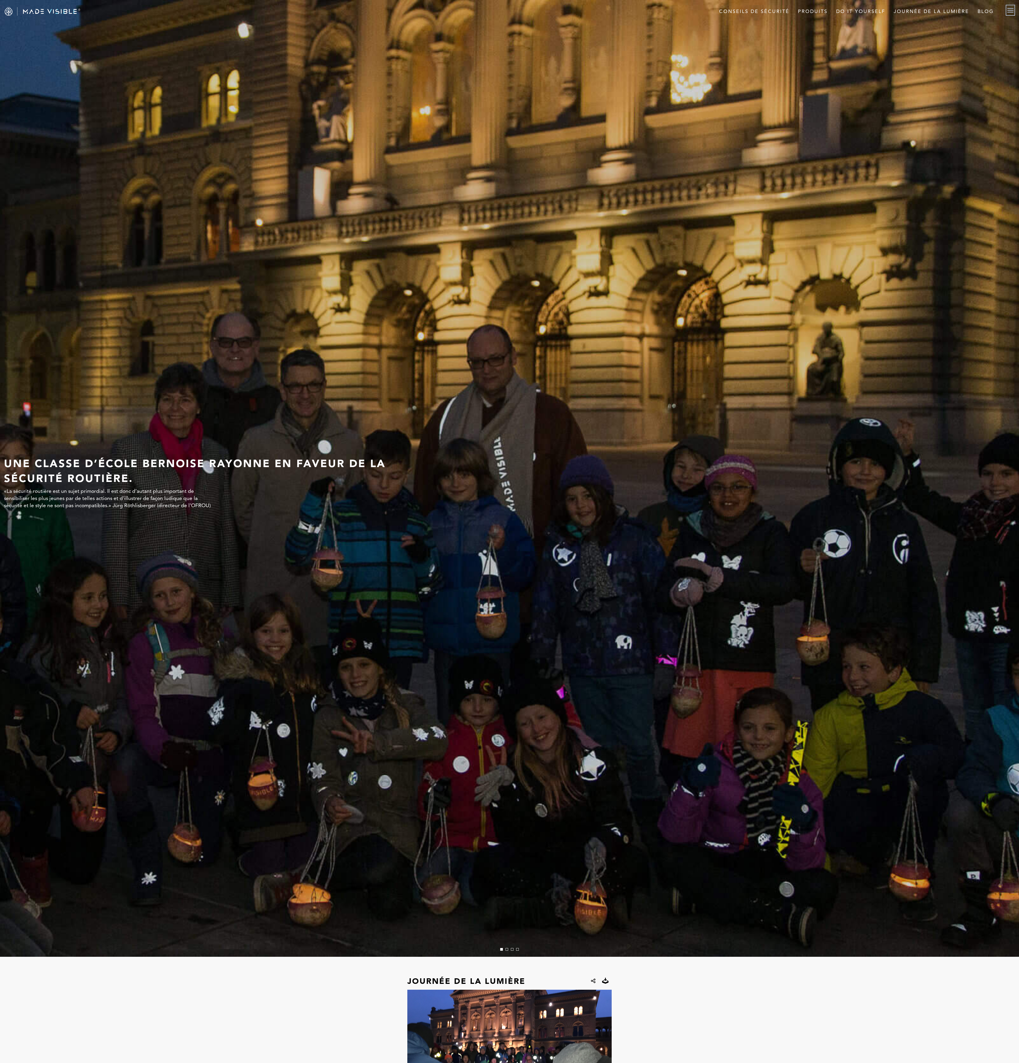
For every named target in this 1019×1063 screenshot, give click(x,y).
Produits (813, 11)
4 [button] (517, 949)
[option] (509, 478)
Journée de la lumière (931, 11)
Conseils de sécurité (754, 11)
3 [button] (512, 949)
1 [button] (501, 949)
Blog (986, 11)
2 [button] (507, 949)
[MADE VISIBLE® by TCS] (204, 11)
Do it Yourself (860, 11)
